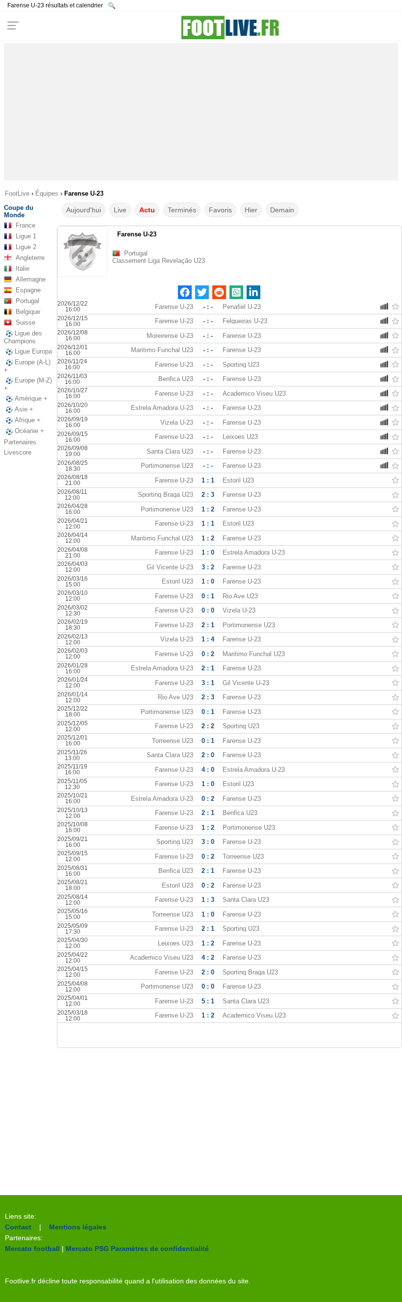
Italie (22, 268)
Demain (282, 210)
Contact (18, 1227)
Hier (251, 210)
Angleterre (30, 257)
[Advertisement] (201, 111)
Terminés (182, 210)
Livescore (17, 452)
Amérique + (31, 398)
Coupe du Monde (18, 211)
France (25, 225)
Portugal (27, 301)
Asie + (24, 409)
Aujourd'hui (83, 210)
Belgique (28, 311)
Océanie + (29, 430)
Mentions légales (77, 1227)
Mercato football (32, 1248)
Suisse (25, 322)
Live (120, 210)
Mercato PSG (87, 1248)
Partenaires (20, 442)
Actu (147, 210)
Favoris (220, 210)
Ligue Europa (33, 351)
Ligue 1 (26, 236)
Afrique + (28, 420)
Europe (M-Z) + (28, 384)
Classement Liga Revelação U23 (158, 260)
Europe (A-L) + (27, 366)
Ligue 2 (26, 247)
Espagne (28, 290)
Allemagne (31, 279)
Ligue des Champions (23, 337)
